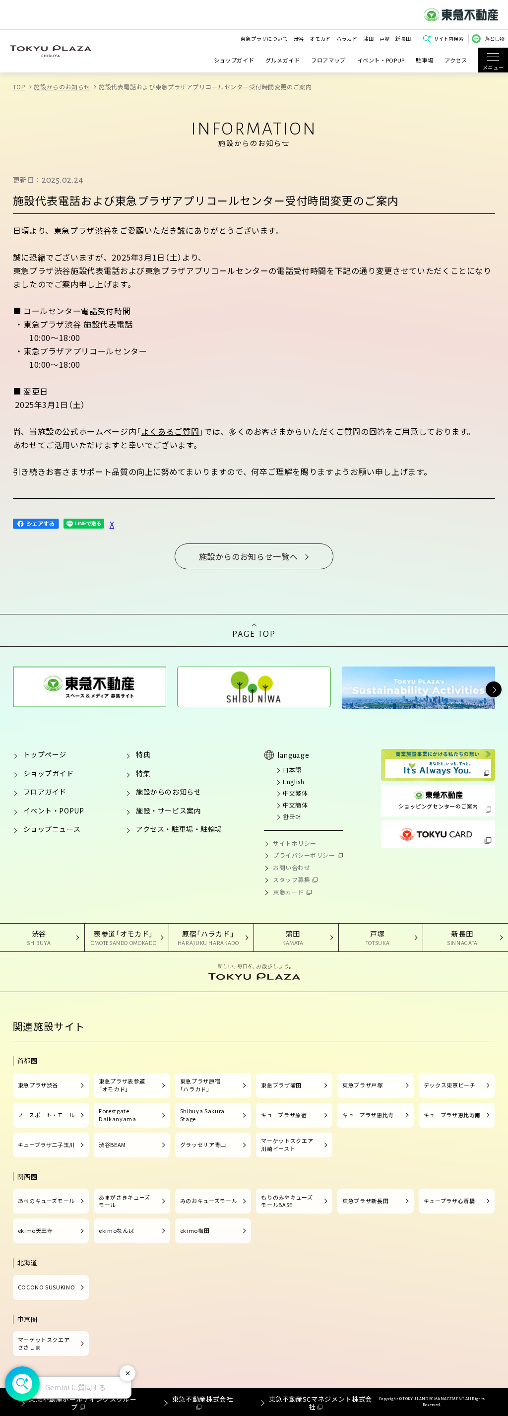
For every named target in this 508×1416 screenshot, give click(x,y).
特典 (143, 754)
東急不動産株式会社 (202, 1399)
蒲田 (368, 38)
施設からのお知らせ (62, 86)
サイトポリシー (295, 843)
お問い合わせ (291, 867)
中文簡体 (295, 805)
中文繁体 (295, 793)
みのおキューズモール (208, 1201)
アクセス (455, 60)
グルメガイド (282, 60)
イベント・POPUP (381, 60)
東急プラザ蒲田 (281, 1085)
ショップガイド (234, 60)
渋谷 (299, 38)
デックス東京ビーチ (450, 1085)
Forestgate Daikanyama (117, 1115)
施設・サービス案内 (168, 810)
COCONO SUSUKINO (46, 1287)
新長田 (403, 38)
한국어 (292, 816)
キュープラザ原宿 (284, 1115)
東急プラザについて (264, 38)
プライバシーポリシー (304, 855)
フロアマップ (328, 60)
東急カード (288, 891)
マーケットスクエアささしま (44, 1343)
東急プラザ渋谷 (38, 1085)
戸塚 (385, 38)
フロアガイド (44, 792)
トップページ (44, 754)
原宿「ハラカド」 (208, 937)
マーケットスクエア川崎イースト (287, 1144)
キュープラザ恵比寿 (368, 1115)
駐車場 (424, 60)
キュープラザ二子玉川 (46, 1144)
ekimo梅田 (194, 1230)
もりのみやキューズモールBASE (287, 1201)
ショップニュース (51, 829)
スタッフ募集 (291, 879)
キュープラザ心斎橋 (449, 1201)
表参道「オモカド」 (124, 937)
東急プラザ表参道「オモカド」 (122, 1085)
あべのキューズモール (46, 1201)
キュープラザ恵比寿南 (452, 1115)
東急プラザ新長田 (365, 1201)
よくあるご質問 (170, 431)
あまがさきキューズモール (124, 1201)
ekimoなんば (116, 1230)
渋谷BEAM (112, 1144)
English (293, 781)
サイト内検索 (448, 38)
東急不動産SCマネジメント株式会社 (320, 1403)
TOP (19, 86)
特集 (143, 773)
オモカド (320, 38)
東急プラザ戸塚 (362, 1085)
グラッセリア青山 (203, 1144)
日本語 (292, 769)
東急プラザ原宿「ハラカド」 (200, 1085)
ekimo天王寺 (35, 1230)
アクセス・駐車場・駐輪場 (179, 829)
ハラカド (347, 38)
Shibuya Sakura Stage (202, 1115)
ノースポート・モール (46, 1115)
